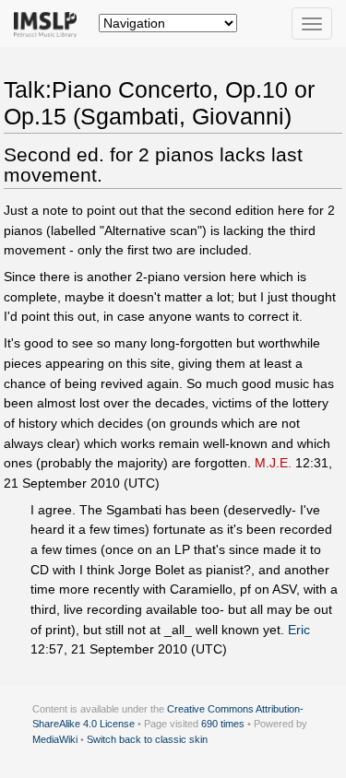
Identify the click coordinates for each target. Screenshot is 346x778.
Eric (299, 629)
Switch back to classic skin (147, 739)
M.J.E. (273, 462)
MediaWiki (55, 739)
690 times (223, 723)
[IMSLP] (49, 23)
